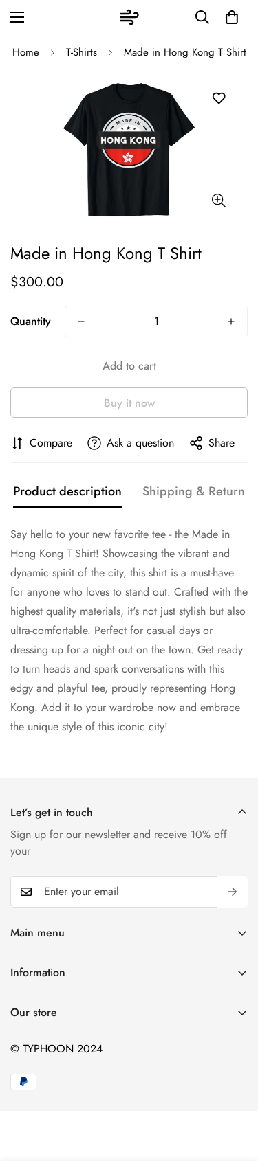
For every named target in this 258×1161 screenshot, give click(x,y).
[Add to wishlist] (218, 98)
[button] (232, 17)
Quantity (30, 321)
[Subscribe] (232, 892)
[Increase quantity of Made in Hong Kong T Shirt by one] (231, 321)
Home (25, 52)
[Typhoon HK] (129, 17)
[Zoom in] (218, 200)
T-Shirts (81, 52)
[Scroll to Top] (233, 1088)
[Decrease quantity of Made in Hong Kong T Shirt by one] (81, 321)
